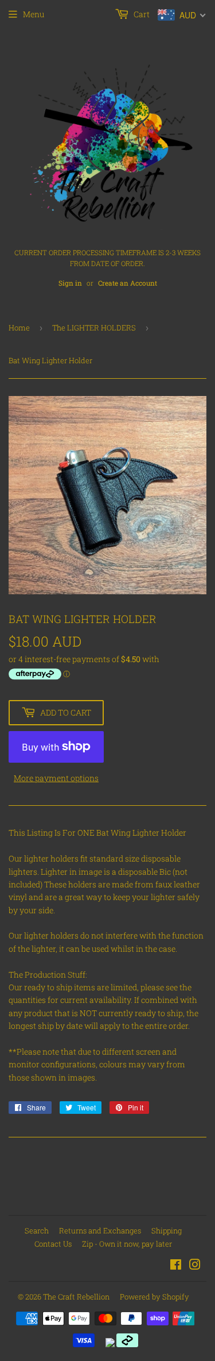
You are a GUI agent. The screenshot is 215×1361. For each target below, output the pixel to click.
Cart (141, 14)
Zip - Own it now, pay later (127, 1244)
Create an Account (127, 283)
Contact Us (53, 1244)
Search (37, 1230)
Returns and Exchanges (100, 1230)
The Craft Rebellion (76, 1296)
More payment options (56, 777)
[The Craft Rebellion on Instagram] (195, 1265)
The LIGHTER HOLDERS (94, 327)
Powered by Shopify (154, 1296)
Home (19, 327)
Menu (33, 14)
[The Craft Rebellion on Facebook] (176, 1265)
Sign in (70, 283)
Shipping (166, 1230)
